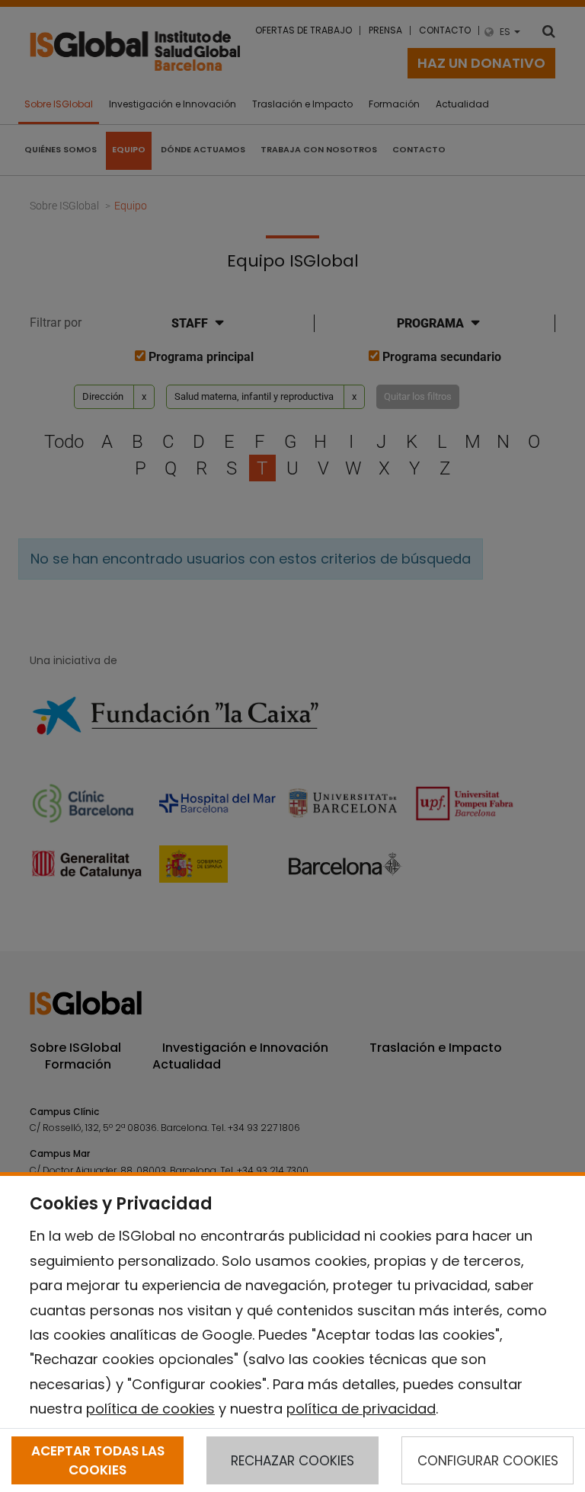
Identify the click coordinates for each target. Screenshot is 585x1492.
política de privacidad (361, 1408)
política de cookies (150, 1408)
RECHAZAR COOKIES (292, 1461)
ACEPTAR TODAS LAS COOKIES (98, 1460)
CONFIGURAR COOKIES (487, 1461)
